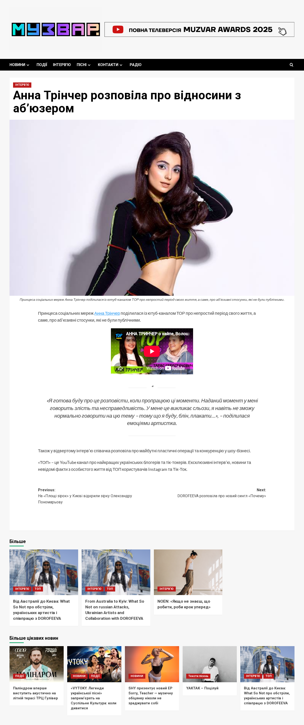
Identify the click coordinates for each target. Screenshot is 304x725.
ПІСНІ (81, 64)
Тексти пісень (198, 676)
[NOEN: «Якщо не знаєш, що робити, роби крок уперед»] (188, 572)
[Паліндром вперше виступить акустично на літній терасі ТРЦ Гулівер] (37, 664)
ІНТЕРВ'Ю (22, 84)
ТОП (38, 589)
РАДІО (136, 64)
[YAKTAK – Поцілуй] (210, 664)
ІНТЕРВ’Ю (62, 64)
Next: (221, 493)
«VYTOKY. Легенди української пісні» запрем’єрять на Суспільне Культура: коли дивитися (93, 698)
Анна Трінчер (107, 313)
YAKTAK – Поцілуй (202, 688)
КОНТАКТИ (108, 64)
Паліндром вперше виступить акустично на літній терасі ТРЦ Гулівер (35, 693)
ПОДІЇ (42, 64)
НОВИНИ (17, 64)
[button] (291, 65)
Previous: (85, 496)
